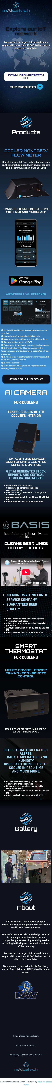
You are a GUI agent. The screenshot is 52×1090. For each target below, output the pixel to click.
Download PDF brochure (26, 294)
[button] (4, 866)
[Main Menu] (46, 7)
